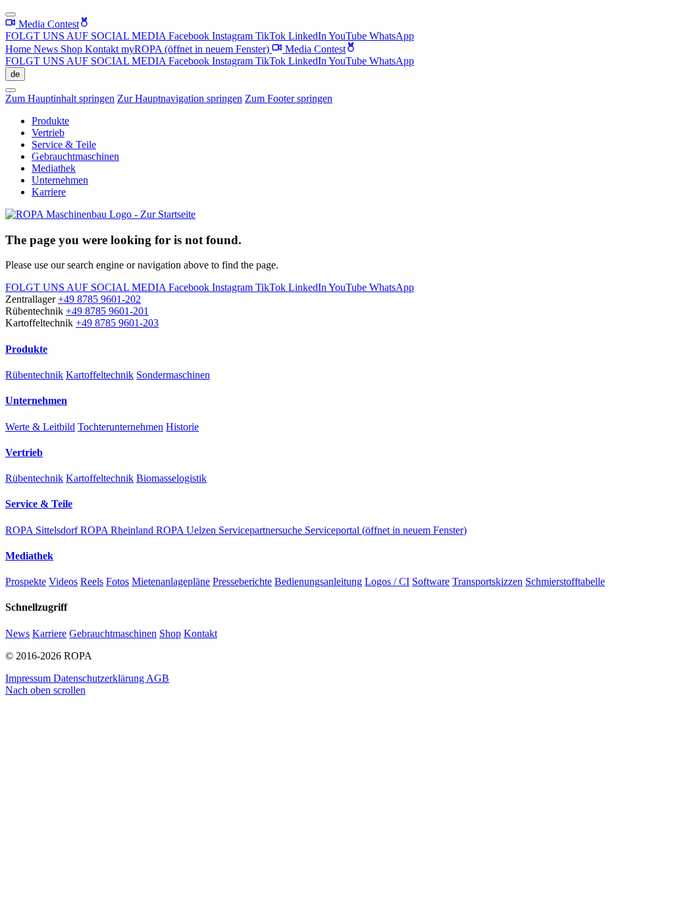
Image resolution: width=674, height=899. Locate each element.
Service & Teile (64, 144)
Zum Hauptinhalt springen (60, 98)
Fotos (117, 581)
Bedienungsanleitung (318, 581)
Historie (182, 426)
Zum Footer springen (288, 98)
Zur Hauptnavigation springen (179, 98)
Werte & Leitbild (40, 426)
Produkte (50, 120)
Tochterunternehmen (120, 426)
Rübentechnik (34, 374)
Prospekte (25, 581)
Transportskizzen (487, 581)
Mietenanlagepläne (171, 581)
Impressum (29, 678)
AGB (157, 678)
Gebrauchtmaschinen (75, 156)
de (15, 74)
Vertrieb (48, 132)
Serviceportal (386, 530)
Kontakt (103, 49)
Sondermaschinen (173, 374)
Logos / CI (387, 581)
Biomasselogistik (171, 478)
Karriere (49, 191)
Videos (63, 581)
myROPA (195, 49)
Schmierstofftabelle (565, 581)
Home (19, 49)
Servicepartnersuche (262, 530)
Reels (91, 581)
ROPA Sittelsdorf (42, 530)
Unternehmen (60, 180)
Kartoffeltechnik (100, 374)
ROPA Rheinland (118, 530)
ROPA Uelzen (187, 530)
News (47, 49)
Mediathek (54, 168)
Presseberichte (242, 581)
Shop (73, 49)
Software (431, 581)
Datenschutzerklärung (99, 678)
